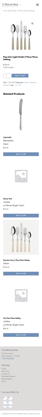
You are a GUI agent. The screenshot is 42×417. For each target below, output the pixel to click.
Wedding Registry (8, 376)
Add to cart (20, 76)
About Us (5, 371)
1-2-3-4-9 (17, 85)
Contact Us (6, 374)
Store (4, 381)
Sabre (26, 82)
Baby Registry (7, 379)
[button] (37, 4)
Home (4, 369)
